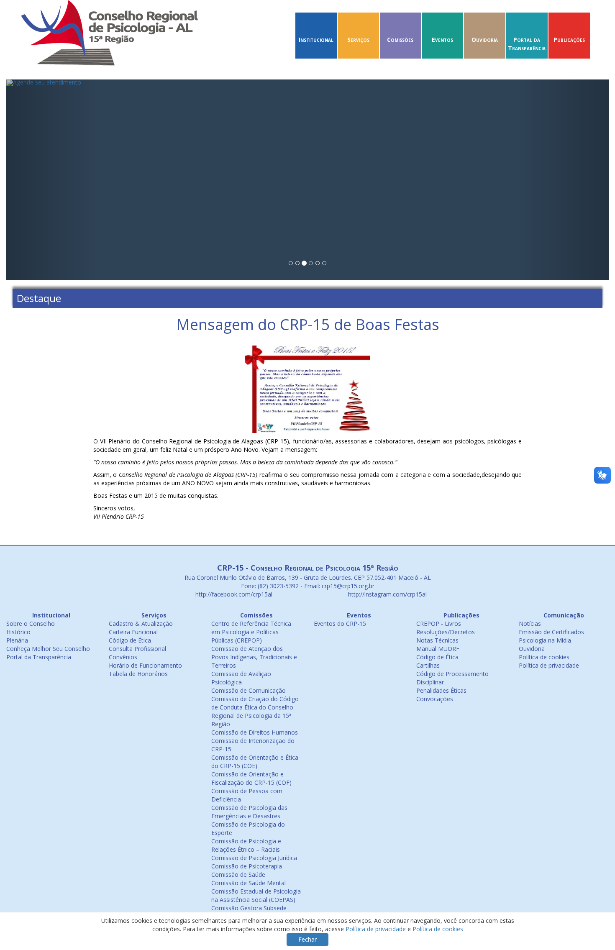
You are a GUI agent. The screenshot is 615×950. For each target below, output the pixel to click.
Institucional (316, 40)
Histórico (18, 632)
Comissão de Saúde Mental (248, 883)
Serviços (358, 40)
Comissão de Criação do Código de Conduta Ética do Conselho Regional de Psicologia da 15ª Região (255, 711)
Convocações (434, 699)
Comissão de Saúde (238, 874)
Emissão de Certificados (551, 632)
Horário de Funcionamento (145, 665)
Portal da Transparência (527, 44)
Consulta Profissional (137, 649)
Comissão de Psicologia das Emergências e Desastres (249, 812)
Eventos (442, 40)
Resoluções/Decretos (445, 632)
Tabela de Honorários (138, 674)
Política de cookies (544, 657)
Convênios (123, 657)
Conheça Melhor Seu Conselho (48, 649)
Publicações (569, 40)
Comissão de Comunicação (248, 690)
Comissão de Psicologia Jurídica (254, 858)
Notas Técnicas (437, 640)
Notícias (530, 623)
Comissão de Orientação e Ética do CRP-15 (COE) (254, 761)
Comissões (400, 40)
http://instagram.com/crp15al (386, 594)
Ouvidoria (485, 40)
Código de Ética (130, 640)
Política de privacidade (549, 665)
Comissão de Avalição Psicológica (241, 678)
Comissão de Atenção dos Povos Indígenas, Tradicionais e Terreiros (254, 657)
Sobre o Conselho (30, 623)
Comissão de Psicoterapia (246, 866)
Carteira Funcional (133, 632)
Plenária (17, 640)
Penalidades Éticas (441, 690)
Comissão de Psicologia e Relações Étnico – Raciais (246, 845)
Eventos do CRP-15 (340, 623)
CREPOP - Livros (438, 623)
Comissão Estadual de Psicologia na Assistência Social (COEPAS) (256, 895)
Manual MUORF (437, 649)
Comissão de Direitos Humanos (254, 732)
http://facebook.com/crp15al (233, 594)
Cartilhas (428, 665)
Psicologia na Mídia (545, 640)
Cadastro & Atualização (141, 623)
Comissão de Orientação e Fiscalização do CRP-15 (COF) (251, 778)
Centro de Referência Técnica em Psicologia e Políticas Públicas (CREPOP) (251, 632)
